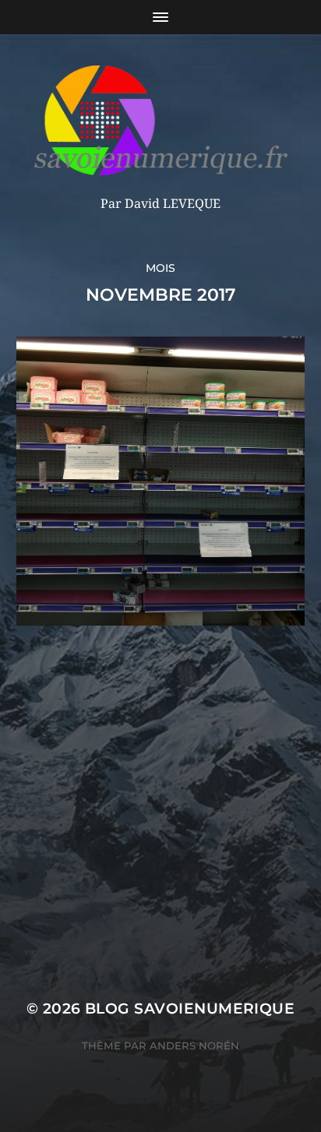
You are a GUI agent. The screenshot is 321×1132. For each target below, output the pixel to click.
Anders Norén (194, 1045)
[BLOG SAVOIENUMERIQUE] (160, 120)
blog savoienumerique (190, 1008)
